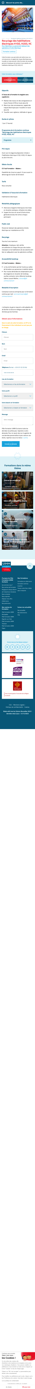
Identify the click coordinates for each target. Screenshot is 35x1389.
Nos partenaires (6, 603)
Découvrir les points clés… (14, 3)
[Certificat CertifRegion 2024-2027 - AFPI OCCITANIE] (17, 660)
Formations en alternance (25, 581)
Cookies (26, 707)
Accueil (3, 38)
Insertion (20, 586)
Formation (8, 38)
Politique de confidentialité (14, 707)
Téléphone (14, 367)
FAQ (19, 615)
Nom (3, 344)
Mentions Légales (18, 705)
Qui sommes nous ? (7, 585)
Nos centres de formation (9, 587)
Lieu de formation (7, 379)
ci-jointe (25, 438)
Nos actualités (21, 610)
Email (3, 355)
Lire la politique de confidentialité (10, 1380)
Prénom (4, 332)
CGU (10, 705)
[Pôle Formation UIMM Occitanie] (6, 566)
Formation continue (23, 584)
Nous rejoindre (6, 596)
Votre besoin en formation (10, 402)
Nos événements (22, 613)
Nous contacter (6, 594)
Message (5, 414)
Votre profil (5, 391)
